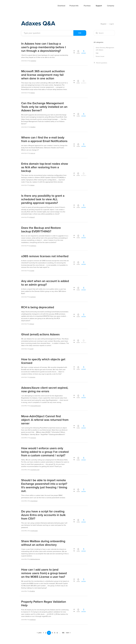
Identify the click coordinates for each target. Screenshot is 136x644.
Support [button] (99, 5)
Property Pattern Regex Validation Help (43, 603)
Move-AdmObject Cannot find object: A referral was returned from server (44, 419)
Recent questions (101, 63)
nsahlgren (33, 297)
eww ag (33, 153)
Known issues (100, 56)
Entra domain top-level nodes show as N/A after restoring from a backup (44, 167)
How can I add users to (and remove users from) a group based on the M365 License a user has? (44, 573)
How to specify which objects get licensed (43, 361)
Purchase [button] (87, 5)
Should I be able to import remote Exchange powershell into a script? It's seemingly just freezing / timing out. (44, 485)
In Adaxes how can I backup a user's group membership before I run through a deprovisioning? (43, 47)
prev (40, 632)
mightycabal (34, 531)
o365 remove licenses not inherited (44, 256)
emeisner (33, 438)
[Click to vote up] (74, 51)
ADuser (32, 324)
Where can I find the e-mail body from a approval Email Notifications (44, 139)
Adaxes (26, 6)
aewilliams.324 (35, 470)
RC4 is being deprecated (37, 307)
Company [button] (110, 5)
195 (63, 633)
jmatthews (33, 246)
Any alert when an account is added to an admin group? (45, 282)
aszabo (32, 270)
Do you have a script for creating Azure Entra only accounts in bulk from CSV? (43, 515)
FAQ (97, 53)
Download (61, 5)
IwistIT (31, 349)
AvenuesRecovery (36, 406)
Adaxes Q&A (38, 23)
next (67, 632)
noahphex (33, 61)
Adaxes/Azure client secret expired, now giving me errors (44, 389)
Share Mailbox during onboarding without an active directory (43, 543)
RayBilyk (33, 127)
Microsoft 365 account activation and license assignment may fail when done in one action (43, 74)
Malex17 (32, 217)
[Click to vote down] (74, 53)
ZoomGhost (34, 501)
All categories (98, 42)
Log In (112, 24)
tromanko (32, 377)
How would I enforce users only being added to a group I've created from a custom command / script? (45, 451)
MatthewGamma (35, 559)
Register (103, 24)
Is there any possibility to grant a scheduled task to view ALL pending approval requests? (42, 199)
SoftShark (33, 620)
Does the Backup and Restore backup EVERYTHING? (41, 229)
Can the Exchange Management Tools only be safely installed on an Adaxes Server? (44, 106)
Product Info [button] (73, 5)
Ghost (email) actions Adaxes (40, 334)
